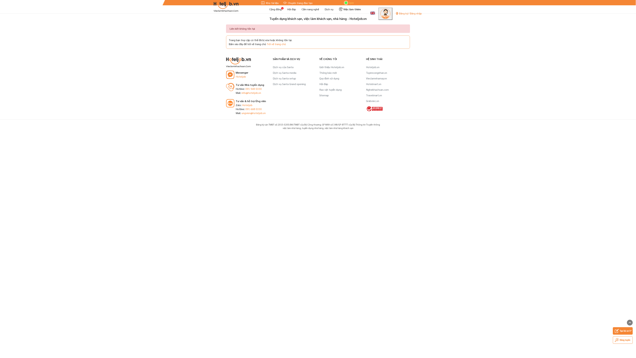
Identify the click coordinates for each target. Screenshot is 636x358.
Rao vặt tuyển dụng (330, 89)
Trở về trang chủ (276, 44)
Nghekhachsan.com (377, 89)
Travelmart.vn (374, 95)
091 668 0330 (253, 109)
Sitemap (324, 95)
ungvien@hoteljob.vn (254, 113)
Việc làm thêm (352, 9)
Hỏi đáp (291, 9)
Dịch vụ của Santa (283, 67)
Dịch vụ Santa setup (284, 78)
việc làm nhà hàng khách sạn (339, 127)
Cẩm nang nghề (310, 9)
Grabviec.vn (372, 101)
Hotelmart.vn (373, 84)
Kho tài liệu (272, 3)
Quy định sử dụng (329, 78)
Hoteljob (241, 76)
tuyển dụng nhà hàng (312, 127)
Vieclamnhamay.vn (376, 78)
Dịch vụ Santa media (284, 72)
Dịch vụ (329, 9)
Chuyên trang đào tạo (300, 3)
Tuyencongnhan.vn (376, 72)
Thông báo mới (328, 72)
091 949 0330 (253, 88)
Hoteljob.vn (372, 67)
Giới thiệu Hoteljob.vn (331, 67)
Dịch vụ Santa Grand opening (289, 84)
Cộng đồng (275, 9)
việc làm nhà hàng (292, 127)
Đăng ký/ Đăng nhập (410, 13)
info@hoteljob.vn (251, 92)
